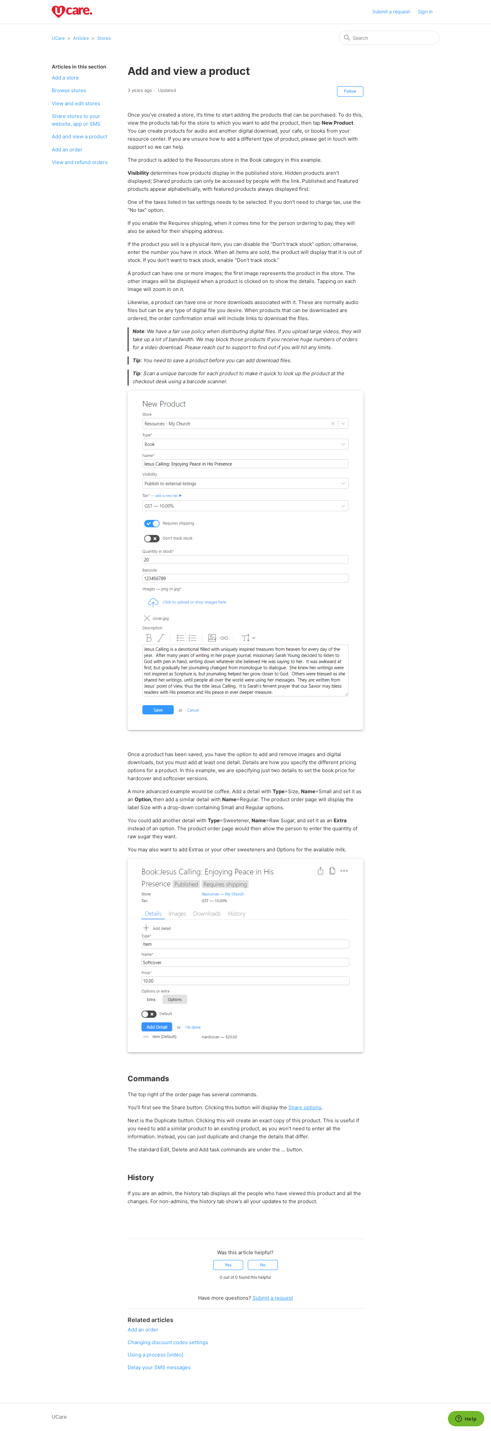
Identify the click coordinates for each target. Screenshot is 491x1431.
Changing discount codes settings (168, 1342)
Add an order (67, 149)
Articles (81, 38)
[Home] (72, 12)
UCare (58, 38)
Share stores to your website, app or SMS (76, 120)
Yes (228, 1264)
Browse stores (69, 90)
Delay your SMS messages (159, 1367)
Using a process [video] (155, 1354)
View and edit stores (76, 103)
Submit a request (391, 11)
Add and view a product (79, 136)
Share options (304, 1107)
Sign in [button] (425, 11)
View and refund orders (80, 162)
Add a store (65, 78)
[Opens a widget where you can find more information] (466, 1419)
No (263, 1264)
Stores (104, 38)
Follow (350, 91)
